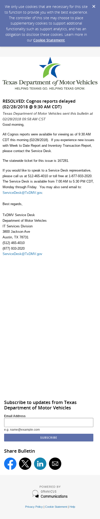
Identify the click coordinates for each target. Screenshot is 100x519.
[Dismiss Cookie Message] (93, 5)
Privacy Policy (34, 506)
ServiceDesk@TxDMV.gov (22, 193)
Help (72, 506)
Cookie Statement (49, 40)
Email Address (15, 416)
